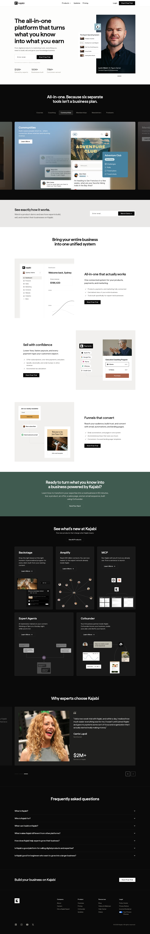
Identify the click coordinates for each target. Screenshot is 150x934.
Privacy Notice (124, 906)
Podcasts (110, 113)
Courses (39, 113)
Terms (30, 62)
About (59, 903)
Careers (59, 906)
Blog (100, 903)
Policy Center (123, 903)
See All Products (75, 540)
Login (115, 3)
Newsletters (96, 113)
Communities (66, 113)
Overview (81, 903)
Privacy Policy (37, 62)
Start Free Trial (127, 3)
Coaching (52, 113)
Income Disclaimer (125, 909)
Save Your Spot (75, 506)
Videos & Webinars (104, 906)
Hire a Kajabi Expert (63, 909)
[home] (19, 3)
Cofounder (81, 909)
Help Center (102, 909)
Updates (77, 3)
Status (100, 912)
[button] (66, 3)
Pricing (85, 3)
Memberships (81, 113)
